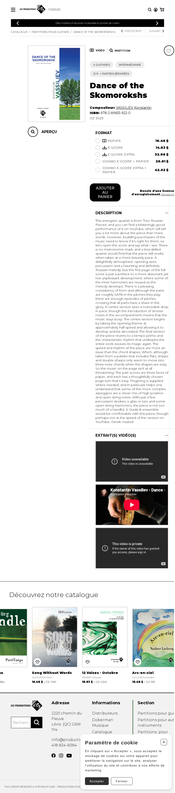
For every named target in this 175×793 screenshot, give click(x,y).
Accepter (97, 781)
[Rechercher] (36, 722)
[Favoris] (169, 50)
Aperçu (49, 132)
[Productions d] (26, 705)
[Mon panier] (162, 10)
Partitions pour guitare (50, 32)
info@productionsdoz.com (77, 740)
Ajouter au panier (105, 192)
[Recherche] (150, 10)
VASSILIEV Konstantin (134, 108)
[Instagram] (61, 755)
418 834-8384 (64, 745)
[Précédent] (18, 23)
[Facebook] (53, 755)
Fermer (122, 781)
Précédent (133, 31)
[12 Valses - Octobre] (105, 644)
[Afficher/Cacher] (166, 435)
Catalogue (19, 32)
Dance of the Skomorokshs (94, 32)
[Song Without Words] (54, 644)
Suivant (155, 31)
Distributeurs (105, 713)
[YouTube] (69, 756)
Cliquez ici (167, 194)
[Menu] (13, 10)
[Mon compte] (155, 10)
